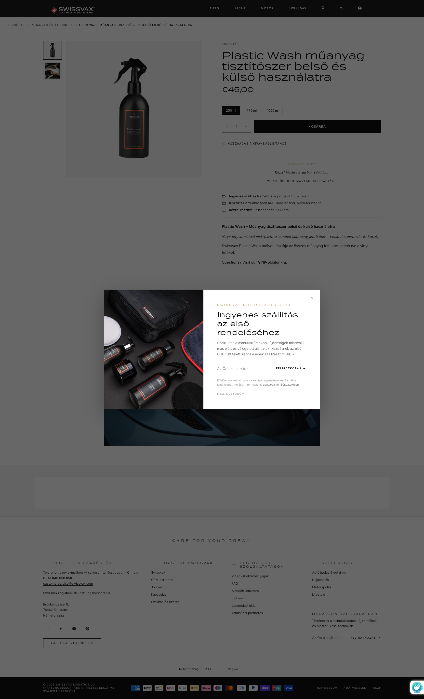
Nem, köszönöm (230, 393)
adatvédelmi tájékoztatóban (281, 384)
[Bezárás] (312, 297)
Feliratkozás (289, 368)
